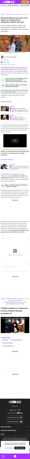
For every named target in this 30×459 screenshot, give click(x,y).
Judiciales (12, 164)
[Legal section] (28, 434)
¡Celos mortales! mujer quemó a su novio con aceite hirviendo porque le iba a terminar (19, 167)
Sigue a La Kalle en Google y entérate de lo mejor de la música (16, 185)
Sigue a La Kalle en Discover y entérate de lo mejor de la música (16, 85)
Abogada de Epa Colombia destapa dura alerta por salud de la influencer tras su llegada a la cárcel (19, 110)
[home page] (15, 402)
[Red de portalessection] (28, 426)
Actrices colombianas (8, 346)
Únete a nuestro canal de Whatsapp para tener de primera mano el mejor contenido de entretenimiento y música (16, 80)
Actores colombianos (17, 340)
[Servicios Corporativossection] (28, 430)
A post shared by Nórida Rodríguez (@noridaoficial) (15, 271)
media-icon (15, 456)
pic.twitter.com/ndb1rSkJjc (15, 300)
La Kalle (2, 14)
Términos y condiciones (8, 439)
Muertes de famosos (7, 343)
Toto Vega (5, 340)
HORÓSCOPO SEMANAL (13, 5)
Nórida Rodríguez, (8, 71)
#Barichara (4, 298)
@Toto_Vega (21, 298)
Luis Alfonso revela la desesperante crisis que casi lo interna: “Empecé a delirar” (18, 118)
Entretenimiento (10, 14)
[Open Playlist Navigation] (28, 456)
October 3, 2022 (19, 303)
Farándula (17, 14)
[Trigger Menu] (2, 2)
